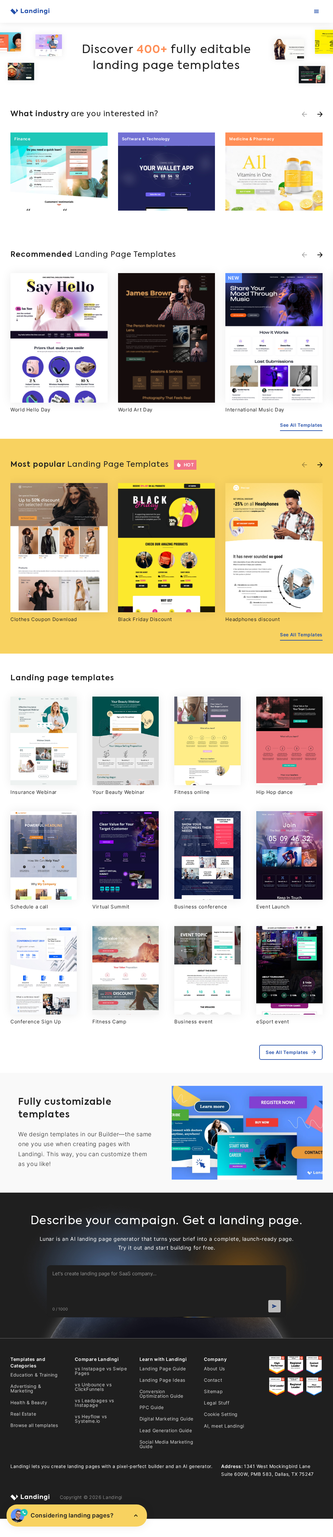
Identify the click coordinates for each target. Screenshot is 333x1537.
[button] (320, 114)
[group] (59, 171)
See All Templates (301, 425)
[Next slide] (320, 254)
